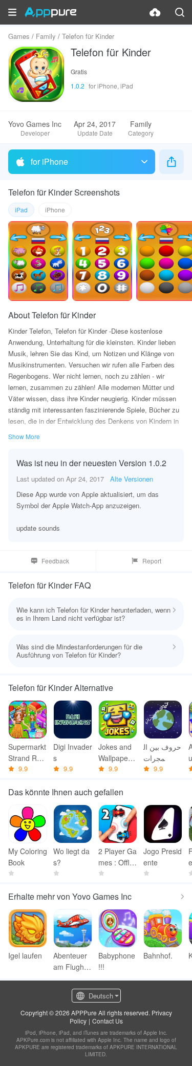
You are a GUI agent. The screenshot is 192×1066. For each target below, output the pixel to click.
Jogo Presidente (162, 856)
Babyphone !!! (116, 961)
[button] (12, 12)
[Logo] (50, 12)
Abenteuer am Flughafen (71, 961)
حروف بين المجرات (162, 752)
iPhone (55, 209)
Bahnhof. (158, 955)
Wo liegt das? (71, 856)
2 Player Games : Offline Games (117, 857)
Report (151, 560)
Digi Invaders (72, 752)
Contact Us (107, 1020)
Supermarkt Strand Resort (27, 753)
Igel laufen (25, 955)
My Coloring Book (27, 856)
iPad (21, 209)
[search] (179, 12)
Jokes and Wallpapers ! (116, 753)
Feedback (55, 560)
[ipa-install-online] (155, 12)
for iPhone (49, 161)
